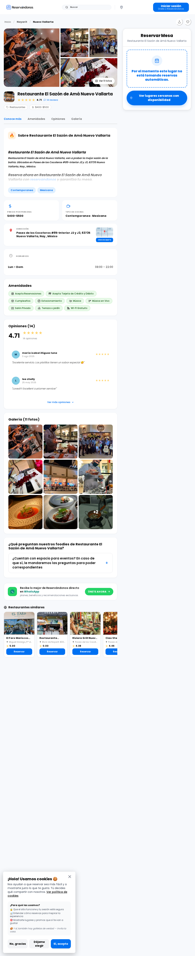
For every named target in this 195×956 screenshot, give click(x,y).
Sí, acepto (61, 944)
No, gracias (18, 944)
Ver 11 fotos (105, 80)
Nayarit (22, 22)
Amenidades (36, 119)
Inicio (8, 22)
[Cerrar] (69, 876)
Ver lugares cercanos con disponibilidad (159, 98)
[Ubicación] (121, 7)
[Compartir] (179, 22)
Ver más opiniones (58, 402)
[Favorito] (187, 22)
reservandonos (43, 179)
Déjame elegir (39, 944)
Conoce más (13, 119)
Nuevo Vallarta (43, 22)
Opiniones (58, 119)
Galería (76, 119)
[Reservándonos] (19, 7)
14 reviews (52, 100)
